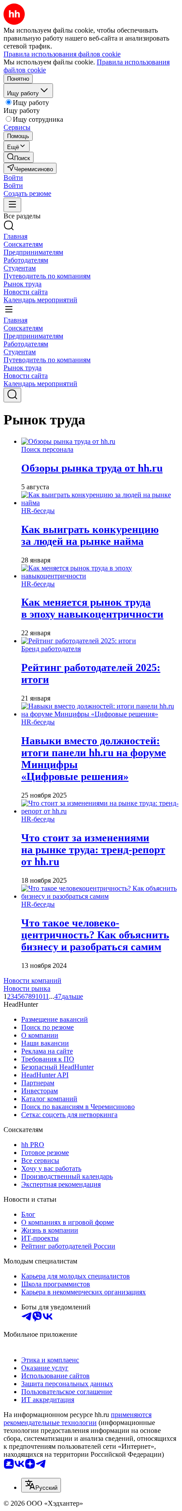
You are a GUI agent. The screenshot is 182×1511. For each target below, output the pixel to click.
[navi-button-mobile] (12, 205)
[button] (13, 177)
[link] (19, 157)
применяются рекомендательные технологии (78, 1418)
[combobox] (41, 1485)
